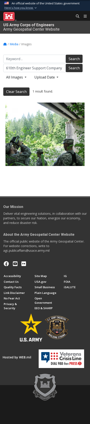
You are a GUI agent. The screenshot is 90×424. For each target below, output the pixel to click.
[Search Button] (76, 16)
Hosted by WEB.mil (17, 357)
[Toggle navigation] (83, 16)
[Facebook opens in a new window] (6, 264)
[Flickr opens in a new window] (23, 264)
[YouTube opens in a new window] (15, 264)
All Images (15, 77)
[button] (21, 8)
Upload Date (45, 77)
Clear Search (16, 91)
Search (74, 58)
